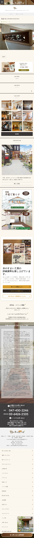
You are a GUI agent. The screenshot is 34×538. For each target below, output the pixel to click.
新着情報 (4, 491)
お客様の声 (4, 468)
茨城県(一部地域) (18, 437)
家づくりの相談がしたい (17, 287)
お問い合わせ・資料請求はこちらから (17, 296)
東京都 (13, 436)
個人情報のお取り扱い (7, 531)
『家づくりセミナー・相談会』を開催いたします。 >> (17, 308)
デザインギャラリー (6, 464)
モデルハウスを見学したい (17, 291)
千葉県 (9, 436)
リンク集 (4, 518)
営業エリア (3, 436)
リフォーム (4, 477)
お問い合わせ (5, 522)
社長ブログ (4, 504)
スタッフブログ (5, 509)
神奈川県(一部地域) (20, 436)
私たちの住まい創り (6, 450)
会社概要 (4, 500)
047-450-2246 (18, 441)
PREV (3, 56)
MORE (17, 134)
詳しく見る (17, 183)
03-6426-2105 (19, 442)
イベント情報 (5, 486)
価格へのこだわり (6, 455)
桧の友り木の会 (5, 495)
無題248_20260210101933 (10, 19)
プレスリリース (5, 513)
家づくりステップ (6, 459)
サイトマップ (5, 527)
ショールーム (5, 473)
